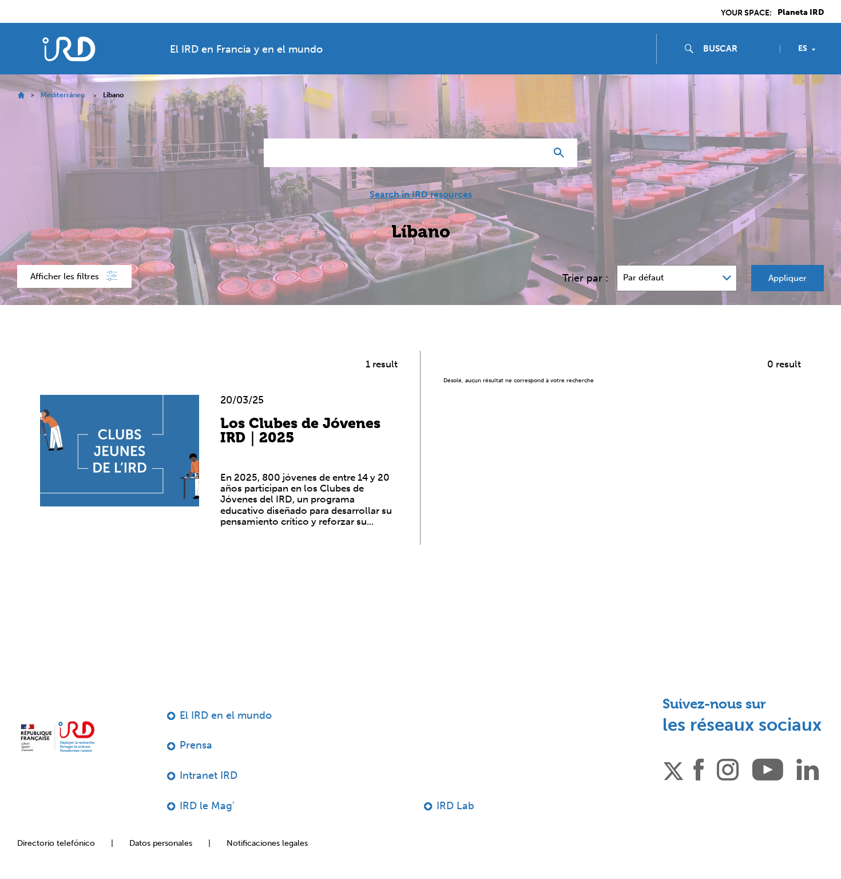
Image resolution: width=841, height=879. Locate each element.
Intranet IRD (208, 775)
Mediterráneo (63, 95)
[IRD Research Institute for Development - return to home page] (57, 736)
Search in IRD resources (421, 194)
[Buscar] (561, 152)
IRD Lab (455, 806)
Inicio (21, 95)
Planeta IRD (800, 13)
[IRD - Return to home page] (68, 49)
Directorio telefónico (56, 843)
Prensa (196, 745)
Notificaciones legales (267, 843)
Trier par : (585, 278)
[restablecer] (532, 152)
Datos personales (160, 843)
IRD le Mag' (207, 806)
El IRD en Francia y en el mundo (246, 49)
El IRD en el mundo (226, 715)
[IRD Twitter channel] (673, 769)
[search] (737, 48)
